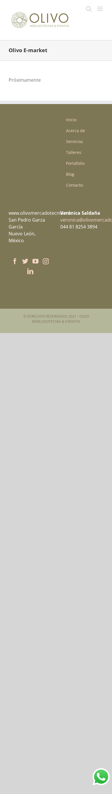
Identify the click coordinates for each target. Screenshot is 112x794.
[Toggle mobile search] (89, 9)
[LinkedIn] (30, 271)
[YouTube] (35, 261)
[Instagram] (46, 261)
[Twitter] (25, 261)
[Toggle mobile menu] (100, 9)
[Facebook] (15, 261)
